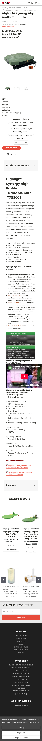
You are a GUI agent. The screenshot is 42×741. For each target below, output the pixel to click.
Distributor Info (21, 638)
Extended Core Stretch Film (21, 668)
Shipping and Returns (21, 647)
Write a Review (8, 27)
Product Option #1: (21, 119)
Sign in (16, 650)
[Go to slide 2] (38, 580)
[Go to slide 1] (3, 580)
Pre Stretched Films (21, 679)
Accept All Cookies (21, 737)
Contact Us (21, 641)
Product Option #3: (21, 132)
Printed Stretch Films (21, 691)
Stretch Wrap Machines (21, 676)
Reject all (21, 732)
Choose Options (11, 550)
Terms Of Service (21, 635)
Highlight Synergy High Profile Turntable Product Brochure (18, 466)
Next (39, 519)
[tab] (21, 165)
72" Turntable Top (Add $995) (22, 122)
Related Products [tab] (19, 498)
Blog (21, 644)
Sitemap (21, 653)
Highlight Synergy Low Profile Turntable (11, 534)
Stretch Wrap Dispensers (21, 685)
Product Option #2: (21, 125)
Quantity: (21, 138)
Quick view (11, 545)
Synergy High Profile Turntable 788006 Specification (19, 473)
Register (25, 650)
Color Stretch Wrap (21, 682)
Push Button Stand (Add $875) (22, 135)
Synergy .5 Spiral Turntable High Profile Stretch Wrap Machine (31, 535)
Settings (21, 727)
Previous (2, 519)
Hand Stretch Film (21, 671)
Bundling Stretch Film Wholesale (21, 665)
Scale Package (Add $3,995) (22, 129)
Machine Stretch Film (21, 674)
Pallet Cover (21, 688)
